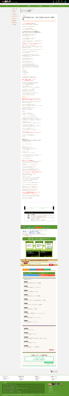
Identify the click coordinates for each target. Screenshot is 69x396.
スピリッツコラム (5, 376)
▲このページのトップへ (54, 371)
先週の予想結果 (21, 379)
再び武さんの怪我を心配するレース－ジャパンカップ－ (32, 317)
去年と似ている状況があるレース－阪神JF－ (31, 308)
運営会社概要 (51, 386)
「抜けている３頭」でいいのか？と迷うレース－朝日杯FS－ (33, 304)
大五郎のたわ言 (5, 379)
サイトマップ (51, 391)
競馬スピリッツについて (38, 377)
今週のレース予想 (21, 378)
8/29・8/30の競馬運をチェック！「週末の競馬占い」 (14, 391)
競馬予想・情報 (21, 376)
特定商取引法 (51, 387)
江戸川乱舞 (32, 214)
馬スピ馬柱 (20, 377)
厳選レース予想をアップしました (29, 329)
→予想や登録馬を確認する (49, 362)
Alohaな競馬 (4, 377)
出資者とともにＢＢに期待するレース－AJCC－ (31, 291)
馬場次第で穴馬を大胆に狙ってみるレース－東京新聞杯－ (33, 282)
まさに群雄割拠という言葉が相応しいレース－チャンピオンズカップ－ (35, 313)
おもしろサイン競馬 (54, 378)
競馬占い (53, 377)
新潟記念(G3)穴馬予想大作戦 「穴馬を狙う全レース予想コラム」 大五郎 (35, 338)
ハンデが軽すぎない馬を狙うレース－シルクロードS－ (32, 287)
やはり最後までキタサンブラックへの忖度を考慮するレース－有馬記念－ (35, 300)
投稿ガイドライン (51, 390)
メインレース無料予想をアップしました (30, 342)
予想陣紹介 (36, 379)
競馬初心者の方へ (37, 378)
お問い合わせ (51, 388)
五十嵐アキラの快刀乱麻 (6, 378)
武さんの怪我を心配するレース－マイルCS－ (31, 321)
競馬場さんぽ (53, 379)
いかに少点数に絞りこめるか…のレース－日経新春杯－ (32, 295)
